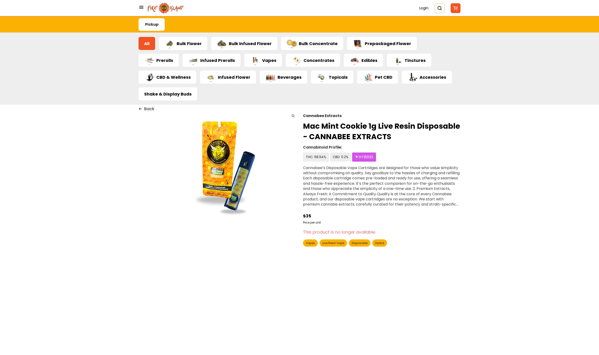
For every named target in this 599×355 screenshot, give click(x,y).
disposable (360, 243)
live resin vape (333, 243)
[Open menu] (141, 7)
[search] (293, 116)
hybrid (379, 243)
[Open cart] (454, 8)
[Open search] (439, 8)
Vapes (310, 243)
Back (149, 109)
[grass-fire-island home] (165, 8)
